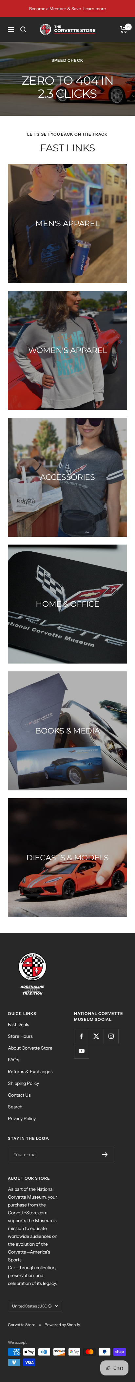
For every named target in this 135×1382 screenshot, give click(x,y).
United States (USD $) (32, 1306)
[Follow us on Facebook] (81, 1036)
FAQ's (13, 1060)
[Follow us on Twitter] (96, 1036)
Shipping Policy (23, 1083)
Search (15, 1107)
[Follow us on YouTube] (81, 1051)
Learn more (94, 8)
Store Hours (20, 1036)
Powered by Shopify (62, 1324)
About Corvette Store (30, 1048)
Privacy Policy (22, 1118)
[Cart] (123, 29)
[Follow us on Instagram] (111, 1036)
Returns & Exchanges (30, 1071)
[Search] (23, 29)
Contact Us (19, 1095)
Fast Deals (18, 1024)
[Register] (105, 1154)
